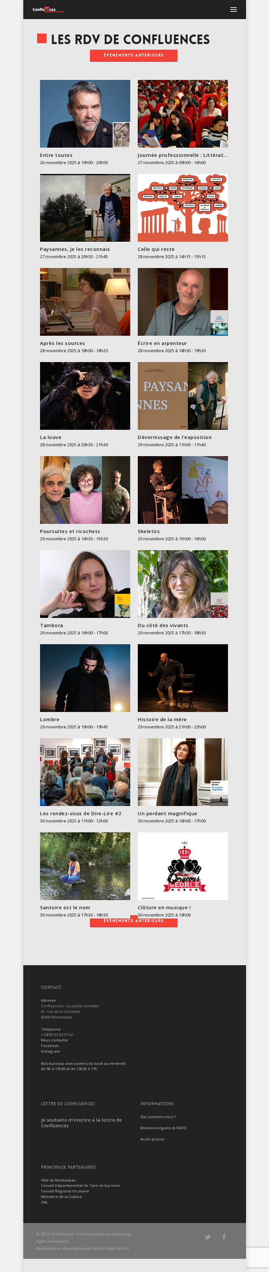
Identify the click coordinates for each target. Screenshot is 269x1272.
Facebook (49, 1045)
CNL (44, 1202)
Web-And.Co (117, 1248)
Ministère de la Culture (61, 1196)
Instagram (50, 1051)
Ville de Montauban (58, 1180)
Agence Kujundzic (52, 1241)
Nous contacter (55, 1040)
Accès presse (152, 1139)
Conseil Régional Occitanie (65, 1190)
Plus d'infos (86, 110)
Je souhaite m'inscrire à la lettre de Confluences (81, 1123)
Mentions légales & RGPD (163, 1127)
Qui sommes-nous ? (158, 1116)
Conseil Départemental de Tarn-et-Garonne (80, 1185)
